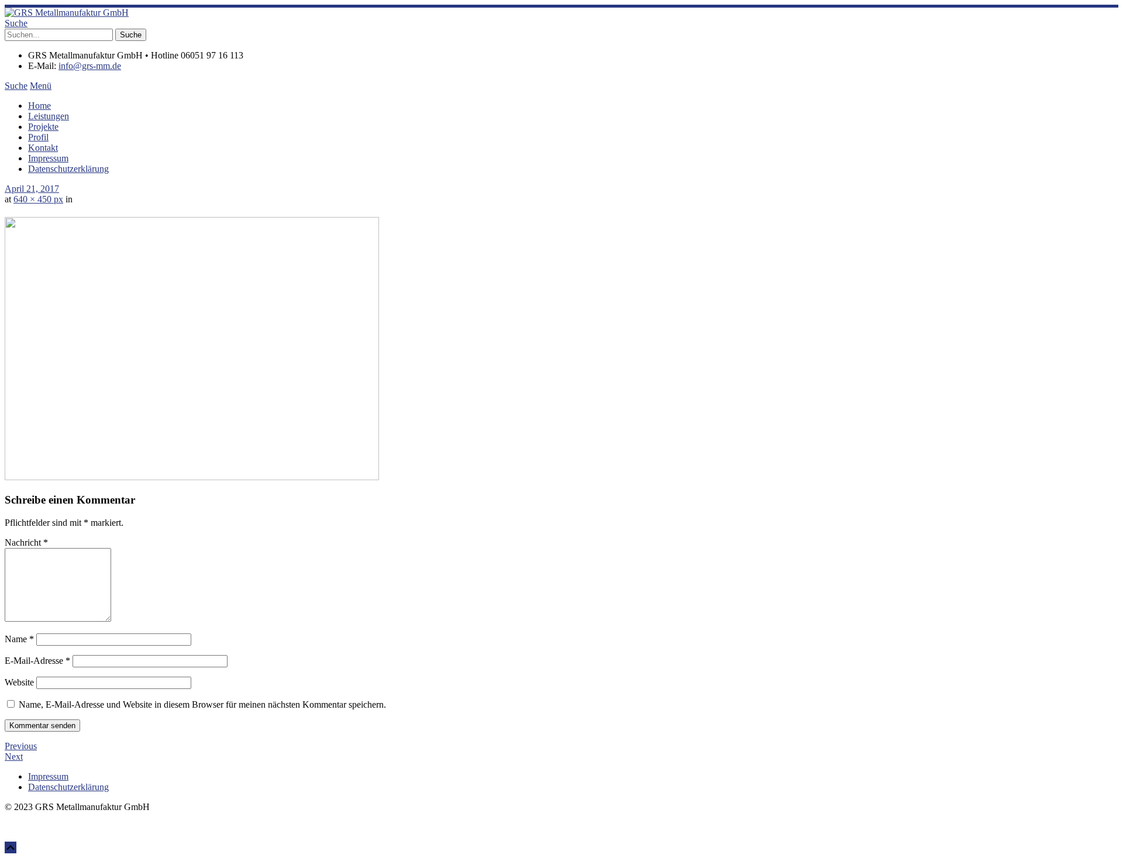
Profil (38, 137)
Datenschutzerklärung (68, 169)
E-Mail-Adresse (37, 661)
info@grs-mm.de (89, 66)
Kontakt (43, 148)
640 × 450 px (38, 199)
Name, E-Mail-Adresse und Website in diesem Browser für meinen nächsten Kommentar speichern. (202, 704)
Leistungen (48, 116)
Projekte (43, 127)
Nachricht (26, 542)
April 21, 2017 (32, 189)
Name (19, 639)
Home (39, 106)
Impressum (48, 158)
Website (19, 682)
